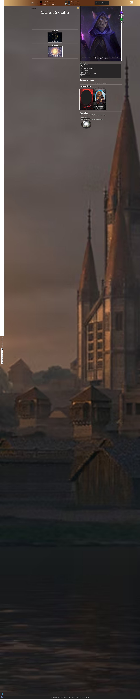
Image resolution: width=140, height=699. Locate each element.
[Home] (78, 8)
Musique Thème (85, 75)
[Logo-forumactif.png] (2, 694)
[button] (131, 2)
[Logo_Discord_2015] (2, 697)
